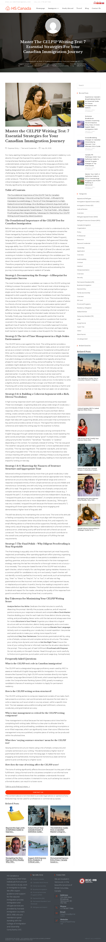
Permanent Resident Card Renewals (40, 902)
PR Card (80, 300)
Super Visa (80, 327)
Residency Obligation (84, 308)
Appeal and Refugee (84, 198)
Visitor (79, 330)
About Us (88, 938)
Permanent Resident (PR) (85, 282)
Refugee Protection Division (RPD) (88, 220)
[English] (95, 3)
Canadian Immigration (28, 65)
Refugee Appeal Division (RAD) (87, 217)
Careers (97, 938)
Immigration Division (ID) (85, 205)
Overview (80, 213)
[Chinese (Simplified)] (100, 3)
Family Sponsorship (83, 293)
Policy (79, 232)
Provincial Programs (83, 304)
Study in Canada (38, 879)
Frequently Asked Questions (30, 216)
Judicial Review (82, 209)
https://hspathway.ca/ (67, 923)
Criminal (80, 262)
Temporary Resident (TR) (85, 316)
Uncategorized (82, 339)
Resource (80, 239)
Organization (81, 228)
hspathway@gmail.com (67, 915)
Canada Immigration (84, 225)
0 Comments (89, 111)
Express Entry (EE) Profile (82, 65)
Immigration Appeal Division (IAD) (88, 201)
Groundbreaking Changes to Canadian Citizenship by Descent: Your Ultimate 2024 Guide (93, 142)
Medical (80, 266)
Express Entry (57, 61)
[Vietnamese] (97, 3)
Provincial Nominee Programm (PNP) (38, 894)
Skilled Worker (82, 311)
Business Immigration (84, 285)
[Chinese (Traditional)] (103, 3)
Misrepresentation (83, 270)
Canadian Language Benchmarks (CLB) (42, 65)
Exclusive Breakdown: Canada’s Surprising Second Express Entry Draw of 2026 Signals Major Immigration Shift (92, 122)
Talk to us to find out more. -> (17, 787)
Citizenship (80, 248)
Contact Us (38, 792)
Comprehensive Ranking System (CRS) (61, 65)
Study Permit (81, 323)
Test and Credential (70, 61)
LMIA (78, 319)
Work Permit (81, 334)
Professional (81, 236)
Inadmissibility (81, 259)
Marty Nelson (53, 35)
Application (81, 251)
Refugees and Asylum (40, 907)
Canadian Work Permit (40, 882)
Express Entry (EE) (39, 898)
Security (80, 277)
